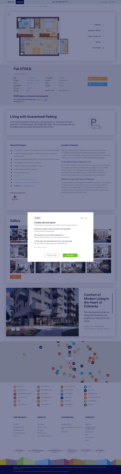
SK (81, 218)
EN (86, 218)
